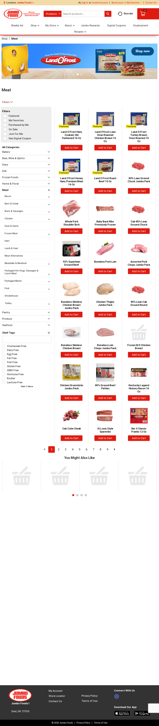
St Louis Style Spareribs (105, 430)
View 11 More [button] (27, 386)
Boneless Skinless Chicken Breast (71, 347)
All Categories (10, 147)
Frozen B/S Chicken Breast (138, 347)
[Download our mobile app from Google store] (142, 713)
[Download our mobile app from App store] (122, 713)
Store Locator (57, 695)
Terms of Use (90, 700)
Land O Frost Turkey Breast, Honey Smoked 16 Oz (60, 493)
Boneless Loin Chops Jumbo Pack (105, 347)
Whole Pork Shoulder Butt (71, 223)
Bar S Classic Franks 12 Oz (138, 430)
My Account (118, 2)
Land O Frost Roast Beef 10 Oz (105, 180)
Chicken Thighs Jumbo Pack (105, 303)
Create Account (100, 2)
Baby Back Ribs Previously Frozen (105, 223)
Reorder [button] (128, 13)
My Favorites (133, 2)
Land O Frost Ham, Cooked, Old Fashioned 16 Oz (71, 135)
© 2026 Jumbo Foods (62, 723)
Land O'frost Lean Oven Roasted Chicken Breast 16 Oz (105, 136)
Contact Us (151, 2)
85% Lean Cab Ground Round (138, 303)
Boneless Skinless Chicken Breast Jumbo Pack (71, 305)
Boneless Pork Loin (105, 261)
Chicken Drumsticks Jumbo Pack (71, 387)
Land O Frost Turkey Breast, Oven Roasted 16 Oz (139, 136)
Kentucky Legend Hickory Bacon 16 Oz (139, 388)
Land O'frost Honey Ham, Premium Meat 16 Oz (71, 181)
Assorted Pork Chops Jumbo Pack (139, 263)
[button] (25, 2)
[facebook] (116, 697)
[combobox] (52, 14)
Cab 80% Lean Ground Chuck (138, 223)
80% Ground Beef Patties (105, 387)
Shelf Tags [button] (8, 332)
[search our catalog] (107, 14)
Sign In (85, 2)
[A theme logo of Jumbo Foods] (22, 14)
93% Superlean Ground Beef (71, 263)
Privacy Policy (90, 695)
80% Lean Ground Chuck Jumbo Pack (139, 180)
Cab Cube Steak (71, 428)
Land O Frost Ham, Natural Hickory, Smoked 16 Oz (99, 493)
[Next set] (114, 449)
